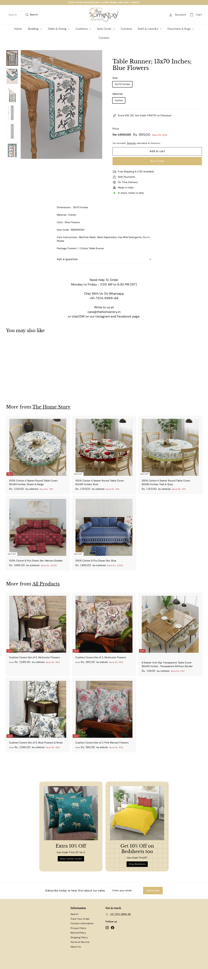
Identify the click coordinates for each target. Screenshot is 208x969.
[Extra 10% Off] (71, 813)
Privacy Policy (78, 928)
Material (118, 94)
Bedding (33, 29)
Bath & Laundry (148, 29)
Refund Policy (78, 932)
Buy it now (157, 161)
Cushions (82, 29)
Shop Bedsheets (137, 864)
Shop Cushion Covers (71, 858)
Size (115, 78)
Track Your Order (80, 918)
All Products (46, 584)
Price (116, 128)
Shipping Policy (79, 937)
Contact (104, 38)
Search (74, 914)
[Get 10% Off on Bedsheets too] (137, 813)
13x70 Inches (122, 84)
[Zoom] (61, 104)
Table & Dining (57, 29)
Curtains (126, 29)
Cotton (119, 100)
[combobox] (23, 15)
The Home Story (51, 407)
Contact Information (82, 923)
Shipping (131, 143)
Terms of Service (80, 942)
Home (18, 29)
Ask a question (67, 259)
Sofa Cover (104, 29)
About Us (76, 946)
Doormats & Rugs (179, 29)
